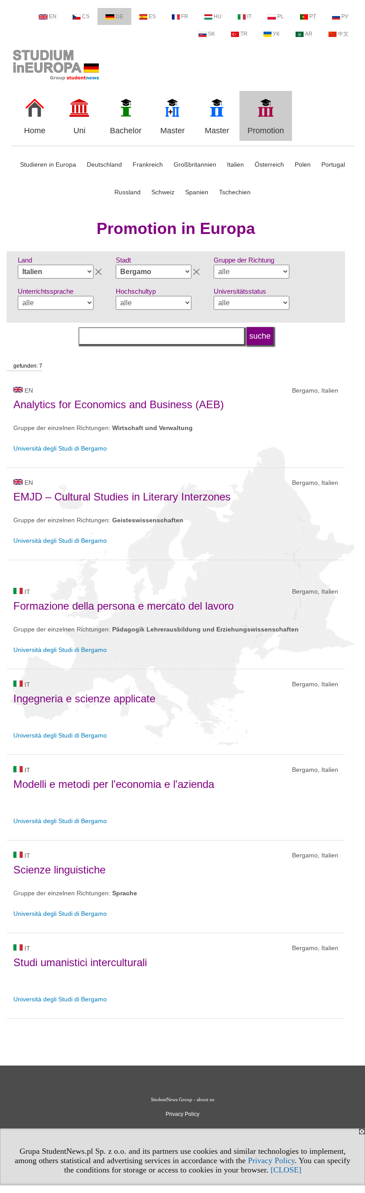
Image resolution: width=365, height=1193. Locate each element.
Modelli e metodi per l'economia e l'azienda (113, 784)
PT (312, 16)
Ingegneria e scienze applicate (84, 699)
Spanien (196, 192)
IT (249, 16)
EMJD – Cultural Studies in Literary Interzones (122, 497)
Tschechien (235, 192)
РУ (345, 16)
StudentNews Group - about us (182, 1099)
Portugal (333, 164)
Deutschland (104, 164)
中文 (343, 34)
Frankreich (148, 164)
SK (211, 34)
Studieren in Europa (48, 164)
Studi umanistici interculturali (80, 962)
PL (280, 16)
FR (184, 16)
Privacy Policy (271, 1160)
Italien (235, 164)
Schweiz (162, 192)
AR (308, 34)
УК (276, 34)
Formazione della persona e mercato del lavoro (123, 606)
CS (85, 16)
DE (119, 16)
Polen (303, 164)
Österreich (269, 164)
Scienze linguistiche (59, 870)
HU (218, 16)
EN (53, 16)
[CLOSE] (286, 1169)
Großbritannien (195, 164)
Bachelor (126, 130)
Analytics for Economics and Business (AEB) (118, 404)
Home (34, 130)
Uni (79, 130)
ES (152, 16)
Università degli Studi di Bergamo (60, 448)
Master (172, 130)
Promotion (265, 130)
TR (243, 34)
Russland (127, 192)
